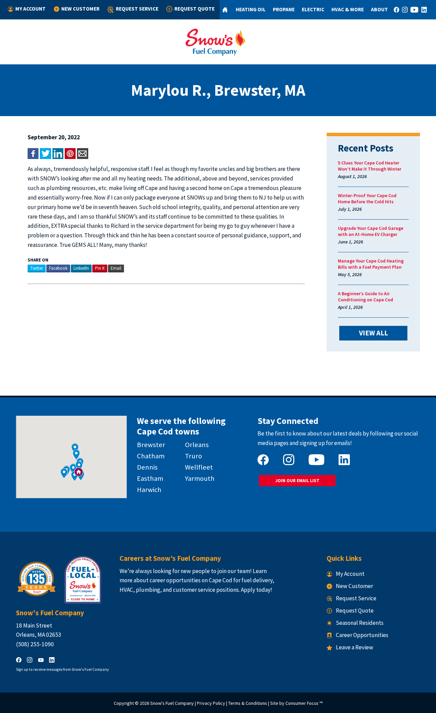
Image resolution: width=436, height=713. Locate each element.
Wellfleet (199, 467)
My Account (30, 8)
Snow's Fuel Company (172, 703)
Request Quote (194, 8)
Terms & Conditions (247, 703)
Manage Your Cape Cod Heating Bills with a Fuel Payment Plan (371, 264)
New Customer (80, 8)
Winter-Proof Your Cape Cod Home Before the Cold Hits (367, 198)
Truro (193, 455)
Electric (313, 9)
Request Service (137, 8)
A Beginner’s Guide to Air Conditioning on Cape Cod (365, 296)
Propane (284, 9)
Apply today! (256, 589)
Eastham (150, 478)
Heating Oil (251, 9)
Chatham (151, 455)
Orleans (197, 444)
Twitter (36, 268)
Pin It (100, 268)
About (379, 9)
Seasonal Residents (360, 623)
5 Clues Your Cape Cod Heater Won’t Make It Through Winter (369, 166)
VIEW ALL (373, 333)
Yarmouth (200, 478)
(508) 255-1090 (35, 644)
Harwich (149, 489)
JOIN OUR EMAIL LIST (297, 481)
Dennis (147, 467)
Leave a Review (354, 647)
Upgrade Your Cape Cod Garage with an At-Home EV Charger (370, 231)
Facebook (58, 268)
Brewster (151, 444)
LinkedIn (81, 268)
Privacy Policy (211, 703)
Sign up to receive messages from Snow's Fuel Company (62, 669)
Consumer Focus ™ (304, 703)
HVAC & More (347, 9)
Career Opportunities (362, 635)
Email (116, 268)
